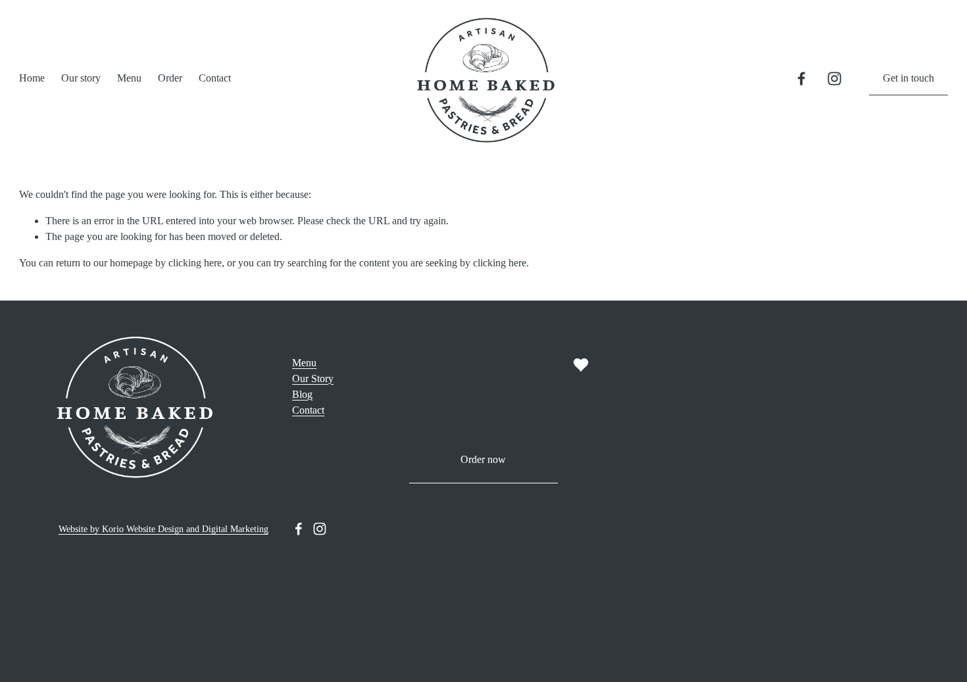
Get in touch (908, 78)
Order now (483, 459)
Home (32, 78)
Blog (302, 394)
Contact (215, 78)
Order (170, 78)
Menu (129, 78)
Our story (81, 78)
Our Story (313, 378)
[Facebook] (801, 78)
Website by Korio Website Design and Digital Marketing (163, 529)
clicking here (195, 262)
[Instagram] (834, 78)
